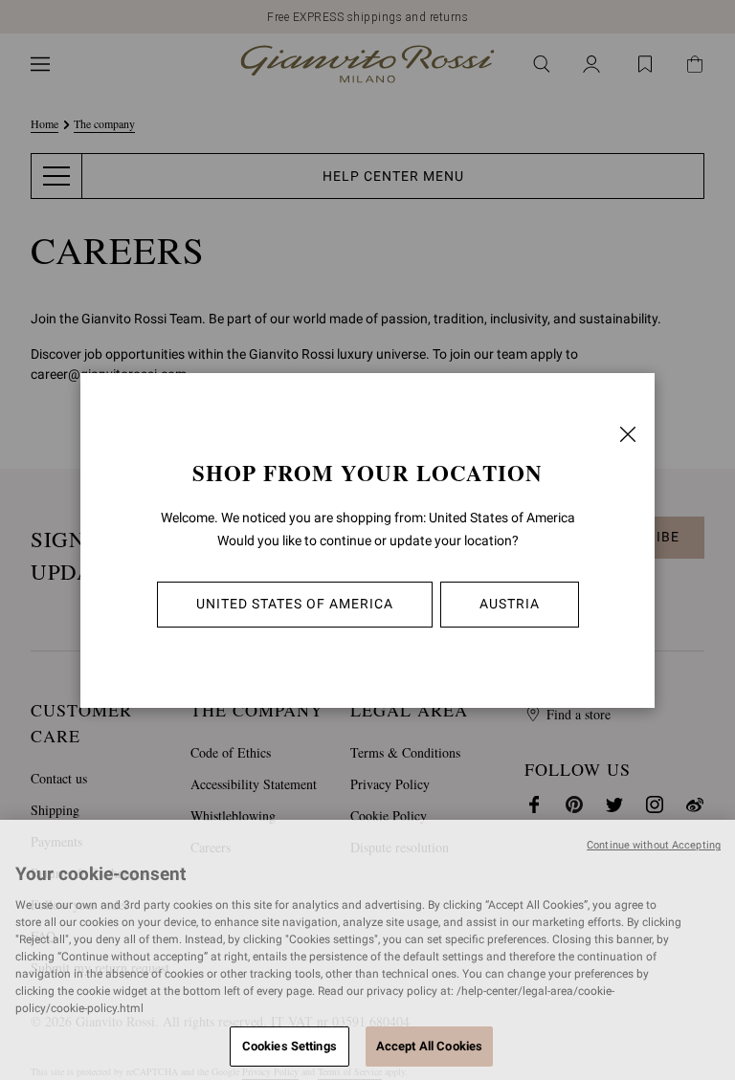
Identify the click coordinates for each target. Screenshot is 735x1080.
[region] (367, 950)
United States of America (294, 603)
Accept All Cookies (429, 1046)
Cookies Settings (289, 1046)
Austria (509, 603)
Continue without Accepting (654, 845)
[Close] (628, 434)
